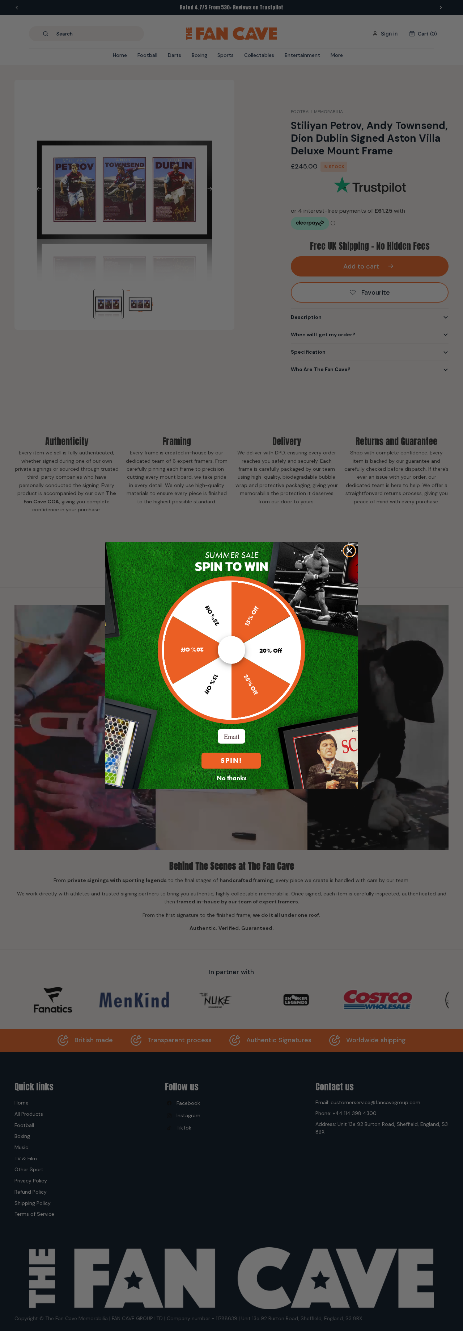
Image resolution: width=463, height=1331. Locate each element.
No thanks (232, 778)
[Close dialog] (349, 551)
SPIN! (231, 760)
